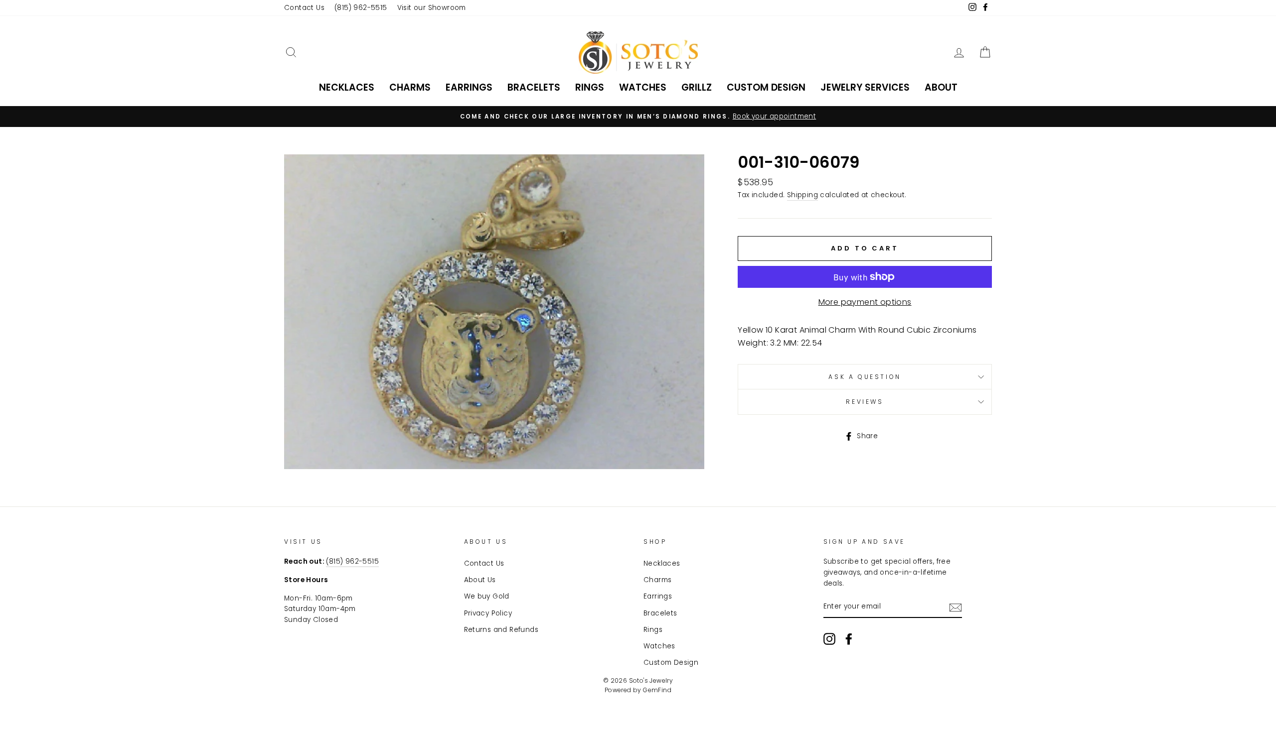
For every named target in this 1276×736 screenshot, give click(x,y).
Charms (410, 87)
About (941, 87)
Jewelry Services (865, 87)
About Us (480, 580)
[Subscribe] (955, 607)
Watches (642, 87)
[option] (638, 116)
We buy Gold (486, 596)
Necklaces (346, 87)
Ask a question (864, 376)
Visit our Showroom (431, 7)
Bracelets (533, 87)
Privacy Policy (488, 613)
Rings (589, 87)
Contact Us (304, 7)
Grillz (696, 87)
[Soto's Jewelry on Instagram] (829, 639)
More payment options (865, 302)
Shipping (802, 195)
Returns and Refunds (501, 629)
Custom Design (766, 87)
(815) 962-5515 (360, 7)
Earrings (469, 87)
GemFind (657, 690)
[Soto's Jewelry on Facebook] (849, 639)
